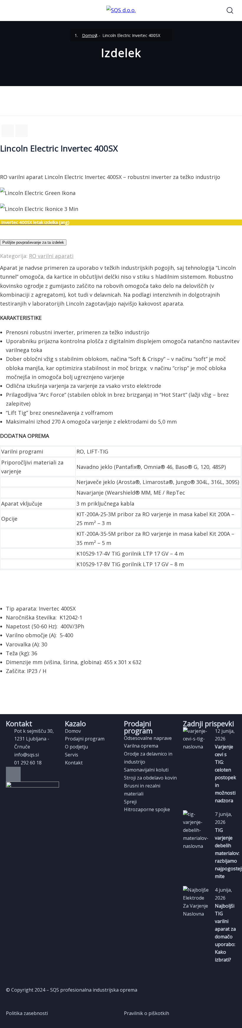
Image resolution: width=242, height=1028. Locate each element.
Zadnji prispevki (208, 723)
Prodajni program (138, 727)
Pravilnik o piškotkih (146, 1013)
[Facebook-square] (13, 774)
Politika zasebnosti (27, 1013)
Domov (89, 35)
